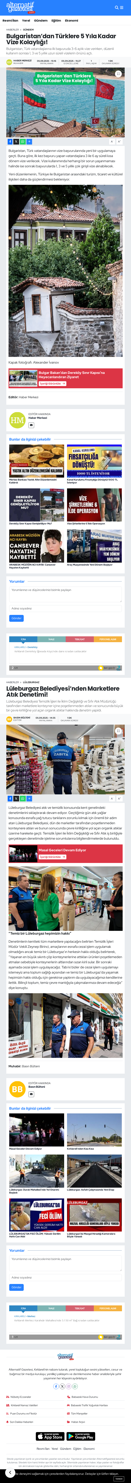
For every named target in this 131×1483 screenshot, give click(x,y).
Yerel (26, 20)
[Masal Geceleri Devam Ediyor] (36, 1130)
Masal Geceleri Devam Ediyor (25, 1148)
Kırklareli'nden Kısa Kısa (80, 1148)
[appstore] (50, 1436)
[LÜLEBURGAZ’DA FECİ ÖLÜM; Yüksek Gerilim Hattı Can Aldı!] (36, 1215)
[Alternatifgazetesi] (20, 8)
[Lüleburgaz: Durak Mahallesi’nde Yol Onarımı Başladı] (36, 1171)
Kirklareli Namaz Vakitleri (24, 1405)
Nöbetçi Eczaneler (21, 1397)
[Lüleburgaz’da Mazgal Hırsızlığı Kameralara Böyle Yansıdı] (94, 1215)
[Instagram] (68, 1386)
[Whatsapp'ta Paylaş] (23, 142)
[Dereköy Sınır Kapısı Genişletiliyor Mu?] (36, 505)
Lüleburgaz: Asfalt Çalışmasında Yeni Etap (90, 1189)
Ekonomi (71, 20)
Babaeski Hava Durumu (85, 1397)
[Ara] (117, 8)
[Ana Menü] (121, 8)
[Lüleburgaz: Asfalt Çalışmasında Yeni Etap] (94, 1171)
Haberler (12, 29)
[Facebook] (56, 1386)
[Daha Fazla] (29, 142)
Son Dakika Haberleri (21, 1422)
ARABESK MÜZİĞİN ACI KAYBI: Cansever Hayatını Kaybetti (32, 566)
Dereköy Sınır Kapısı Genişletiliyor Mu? (30, 523)
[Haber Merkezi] (17, 420)
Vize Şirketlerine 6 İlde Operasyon (86, 523)
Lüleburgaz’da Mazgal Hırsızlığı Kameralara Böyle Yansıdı (91, 1235)
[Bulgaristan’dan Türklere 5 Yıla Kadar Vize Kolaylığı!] (65, 102)
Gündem (40, 20)
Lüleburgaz (31, 682)
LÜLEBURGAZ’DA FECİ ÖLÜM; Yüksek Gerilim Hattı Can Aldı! (35, 1235)
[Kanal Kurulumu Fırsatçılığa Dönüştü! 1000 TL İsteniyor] (94, 461)
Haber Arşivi (78, 1422)
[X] (62, 1386)
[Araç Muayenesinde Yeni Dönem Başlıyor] (94, 546)
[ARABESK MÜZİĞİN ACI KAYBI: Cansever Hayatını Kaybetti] (36, 546)
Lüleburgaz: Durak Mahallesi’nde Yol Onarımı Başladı (34, 1191)
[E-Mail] (31, 425)
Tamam (118, 1479)
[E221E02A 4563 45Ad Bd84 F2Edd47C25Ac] (66, 270)
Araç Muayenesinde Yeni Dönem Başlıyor (90, 564)
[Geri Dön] (10, 1473)
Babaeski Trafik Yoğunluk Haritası (89, 1405)
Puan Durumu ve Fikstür (23, 1413)
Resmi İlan (10, 20)
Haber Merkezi (37, 418)
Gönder (16, 618)
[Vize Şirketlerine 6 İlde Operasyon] (94, 505)
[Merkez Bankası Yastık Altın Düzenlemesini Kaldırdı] (36, 461)
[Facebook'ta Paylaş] (10, 142)
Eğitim (56, 20)
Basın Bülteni (36, 1087)
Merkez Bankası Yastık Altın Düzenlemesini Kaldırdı (32, 481)
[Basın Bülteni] (17, 1089)
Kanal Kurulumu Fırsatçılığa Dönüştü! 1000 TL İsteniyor (92, 481)
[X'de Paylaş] (16, 142)
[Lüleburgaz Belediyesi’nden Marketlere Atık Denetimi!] (65, 759)
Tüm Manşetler (79, 1413)
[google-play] (81, 1436)
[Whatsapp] (75, 1386)
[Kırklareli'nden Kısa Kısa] (94, 1130)
